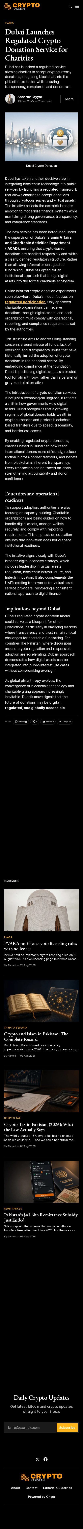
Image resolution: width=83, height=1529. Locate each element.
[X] (37, 1459)
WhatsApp (23, 722)
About (15, 1488)
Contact (31, 1488)
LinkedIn (50, 722)
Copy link (67, 722)
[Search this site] (70, 6)
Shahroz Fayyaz (30, 97)
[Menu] (77, 6)
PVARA (9, 22)
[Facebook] (46, 1459)
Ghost (50, 1497)
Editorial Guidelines (57, 1488)
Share (69, 99)
